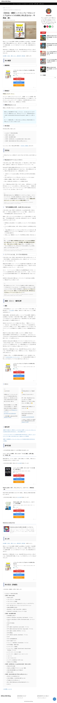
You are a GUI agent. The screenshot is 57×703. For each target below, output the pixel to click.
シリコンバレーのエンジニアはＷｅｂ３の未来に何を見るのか (24, 71)
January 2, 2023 (25, 422)
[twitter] (45, 26)
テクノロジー (19, 3)
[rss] (50, 26)
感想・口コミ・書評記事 (16, 55)
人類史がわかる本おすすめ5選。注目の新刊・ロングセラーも (52, 37)
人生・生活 (31, 3)
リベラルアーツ (25, 3)
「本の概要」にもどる (7, 689)
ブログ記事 (11, 310)
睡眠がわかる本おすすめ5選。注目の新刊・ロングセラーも (52, 69)
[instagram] (47, 26)
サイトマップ (20, 697)
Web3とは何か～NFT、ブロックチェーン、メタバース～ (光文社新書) (24, 502)
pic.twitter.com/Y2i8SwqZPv (10, 413)
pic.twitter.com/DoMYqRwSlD (28, 417)
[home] (52, 26)
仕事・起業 (36, 3)
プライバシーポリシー (41, 697)
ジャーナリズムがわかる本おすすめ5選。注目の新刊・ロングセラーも (52, 61)
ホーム (14, 3)
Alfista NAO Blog (5, 1)
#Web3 (13, 410)
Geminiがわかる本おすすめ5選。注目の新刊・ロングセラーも (52, 45)
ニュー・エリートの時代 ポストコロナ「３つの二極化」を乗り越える (24, 468)
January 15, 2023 (7, 417)
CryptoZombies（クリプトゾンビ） (13, 357)
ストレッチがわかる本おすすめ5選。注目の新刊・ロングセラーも (52, 53)
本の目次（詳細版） (25, 145)
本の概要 (4, 55)
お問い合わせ (41, 3)
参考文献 (23, 55)
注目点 (8, 55)
